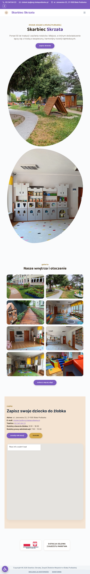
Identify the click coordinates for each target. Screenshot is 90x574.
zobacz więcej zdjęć (45, 382)
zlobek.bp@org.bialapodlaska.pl (35, 2)
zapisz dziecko (45, 45)
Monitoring (56, 572)
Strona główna (6, 12)
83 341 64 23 (10, 2)
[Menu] (85, 13)
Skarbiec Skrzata (23, 12)
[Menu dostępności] (5, 569)
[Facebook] (4, 6)
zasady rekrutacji (17, 435)
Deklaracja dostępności (39, 572)
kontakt (36, 435)
